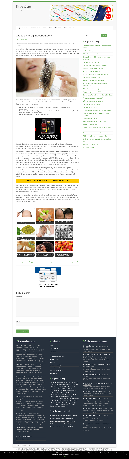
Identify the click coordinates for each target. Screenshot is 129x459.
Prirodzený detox (68, 396)
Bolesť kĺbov (60, 382)
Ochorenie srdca (55, 394)
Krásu (25, 39)
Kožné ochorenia (68, 388)
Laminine (62, 390)
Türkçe (58, 426)
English (52, 418)
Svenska (52, 426)
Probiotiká (53, 398)
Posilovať (52, 362)
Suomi (62, 418)
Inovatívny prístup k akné (90, 124)
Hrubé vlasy (21, 43)
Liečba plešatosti (28, 43)
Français (67, 418)
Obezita (74, 392)
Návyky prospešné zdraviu (57, 356)
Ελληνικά (74, 415)
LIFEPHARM (19, 345)
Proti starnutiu (61, 398)
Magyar (52, 421)
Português (60, 424)
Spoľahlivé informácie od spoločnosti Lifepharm (98, 95)
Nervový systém (54, 392)
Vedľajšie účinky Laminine (93, 346)
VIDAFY (18, 364)
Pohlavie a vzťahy (54, 359)
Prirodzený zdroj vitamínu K (91, 62)
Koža (63, 388)
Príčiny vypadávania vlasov (57, 43)
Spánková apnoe (75, 398)
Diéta (59, 386)
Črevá (62, 406)
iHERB (18, 427)
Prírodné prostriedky (55, 365)
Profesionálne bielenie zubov (92, 104)
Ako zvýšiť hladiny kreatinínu (92, 71)
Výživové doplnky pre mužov (24, 436)
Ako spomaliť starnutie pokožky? (96, 424)
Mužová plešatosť (44, 43)
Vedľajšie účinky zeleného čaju (92, 51)
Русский (72, 424)
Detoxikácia (53, 386)
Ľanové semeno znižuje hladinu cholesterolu (97, 110)
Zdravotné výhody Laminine (38, 28)
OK (65, 457)
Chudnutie (55, 384)
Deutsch (68, 415)
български (53, 415)
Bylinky (65, 382)
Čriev (65, 406)
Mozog (77, 390)
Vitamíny (62, 402)
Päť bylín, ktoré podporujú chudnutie (97, 354)
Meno (18, 321)
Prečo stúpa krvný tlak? (90, 107)
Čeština (59, 415)
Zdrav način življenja (63, 404)
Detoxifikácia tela (74, 384)
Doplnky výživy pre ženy (23, 439)
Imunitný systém (56, 388)
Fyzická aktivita (72, 386)
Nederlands (53, 424)
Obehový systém (65, 392)
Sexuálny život (68, 398)
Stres (51, 402)
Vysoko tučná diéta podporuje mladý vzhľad (65, 262)
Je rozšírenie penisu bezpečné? (93, 98)
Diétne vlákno (64, 386)
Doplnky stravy (22, 28)
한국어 (73, 421)
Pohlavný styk (62, 396)
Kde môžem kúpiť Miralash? (91, 77)
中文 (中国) (70, 426)
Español (57, 418)
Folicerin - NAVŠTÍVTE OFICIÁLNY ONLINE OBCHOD (47, 181)
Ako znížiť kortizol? (89, 147)
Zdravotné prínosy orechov (91, 54)
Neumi (18, 396)
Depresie (66, 384)
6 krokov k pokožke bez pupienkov (93, 80)
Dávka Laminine (69, 28)
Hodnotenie (53, 351)
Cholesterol (70, 382)
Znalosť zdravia (54, 373)
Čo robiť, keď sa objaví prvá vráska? (97, 383)
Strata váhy (73, 400)
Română (66, 424)
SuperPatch (19, 376)
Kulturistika (53, 390)
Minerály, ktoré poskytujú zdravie (93, 68)
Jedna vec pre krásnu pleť (91, 144)
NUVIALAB (19, 413)
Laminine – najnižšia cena (93, 391)
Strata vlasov (67, 43)
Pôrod (49, 43)
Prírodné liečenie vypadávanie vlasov (97, 364)
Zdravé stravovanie (55, 368)
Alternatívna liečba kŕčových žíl (92, 89)
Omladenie (63, 394)
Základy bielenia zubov (90, 118)
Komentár (19, 296)
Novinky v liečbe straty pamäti (26, 262)
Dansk (64, 415)
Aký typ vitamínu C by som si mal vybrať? (95, 133)
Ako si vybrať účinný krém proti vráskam (95, 74)
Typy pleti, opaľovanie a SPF (92, 92)
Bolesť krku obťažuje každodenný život (95, 65)
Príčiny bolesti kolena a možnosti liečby (95, 136)
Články (21, 39)
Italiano (68, 421)
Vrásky (67, 402)
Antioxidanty (54, 382)
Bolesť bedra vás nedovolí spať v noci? (95, 121)
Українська (64, 426)
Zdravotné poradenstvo (56, 370)
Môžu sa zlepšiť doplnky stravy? (93, 101)
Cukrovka (61, 384)
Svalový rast (56, 402)
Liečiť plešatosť (35, 43)
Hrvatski (72, 418)
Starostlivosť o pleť (56, 400)
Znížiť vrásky (57, 406)
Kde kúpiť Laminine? (55, 28)
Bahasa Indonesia (60, 421)
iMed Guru (23, 6)
